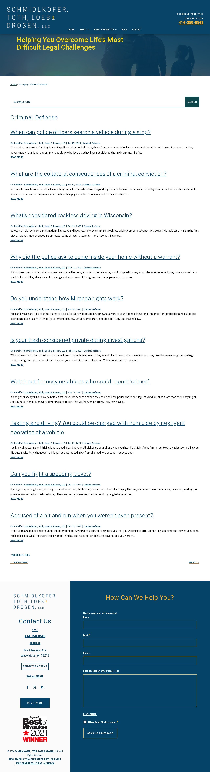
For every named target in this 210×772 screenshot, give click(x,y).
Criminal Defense (91, 143)
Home (71, 29)
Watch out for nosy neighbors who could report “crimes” (80, 381)
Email (86, 635)
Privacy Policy (41, 759)
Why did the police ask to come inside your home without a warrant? (95, 257)
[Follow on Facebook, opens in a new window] (28, 687)
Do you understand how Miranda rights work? (66, 298)
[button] (205, 767)
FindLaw (49, 763)
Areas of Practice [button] (104, 29)
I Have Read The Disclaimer (103, 722)
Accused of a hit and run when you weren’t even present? (81, 515)
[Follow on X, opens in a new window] (35, 687)
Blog (124, 29)
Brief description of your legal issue (101, 671)
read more (16, 157)
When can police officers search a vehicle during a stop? (80, 132)
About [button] (83, 29)
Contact (137, 29)
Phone (86, 653)
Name (86, 617)
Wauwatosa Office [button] (35, 666)
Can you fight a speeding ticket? (50, 474)
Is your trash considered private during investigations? (77, 340)
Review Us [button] (35, 702)
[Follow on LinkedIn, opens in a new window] (42, 687)
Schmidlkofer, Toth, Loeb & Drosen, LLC (44, 143)
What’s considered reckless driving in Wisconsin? (71, 215)
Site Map (27, 759)
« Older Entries (20, 554)
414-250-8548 (191, 22)
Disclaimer (15, 759)
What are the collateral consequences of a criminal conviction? (88, 174)
